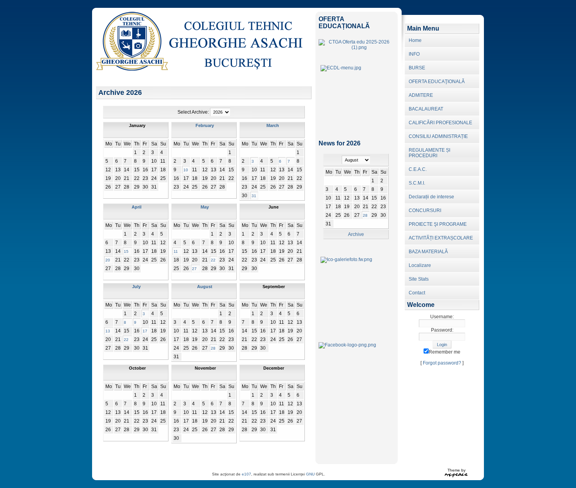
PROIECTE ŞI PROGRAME (438, 224)
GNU (310, 474)
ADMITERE (421, 95)
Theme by (456, 470)
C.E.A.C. (418, 169)
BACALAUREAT (426, 109)
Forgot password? (442, 363)
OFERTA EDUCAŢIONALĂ (437, 81)
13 (107, 331)
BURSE (417, 68)
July (136, 286)
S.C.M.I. (417, 183)
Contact (417, 293)
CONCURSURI (425, 210)
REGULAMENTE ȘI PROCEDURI (429, 152)
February (205, 125)
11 (176, 251)
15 (126, 251)
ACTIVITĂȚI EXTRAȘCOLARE (441, 238)
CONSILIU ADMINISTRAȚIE (438, 136)
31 (254, 196)
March (272, 125)
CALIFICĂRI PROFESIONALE (440, 122)
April (136, 207)
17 (145, 331)
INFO (414, 54)
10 (185, 170)
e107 (246, 474)
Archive (356, 234)
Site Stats (419, 279)
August (204, 286)
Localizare (420, 265)
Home (415, 40)
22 (213, 260)
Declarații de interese (431, 197)
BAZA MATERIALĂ (428, 251)
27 (194, 269)
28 (213, 348)
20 (107, 260)
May (205, 207)
